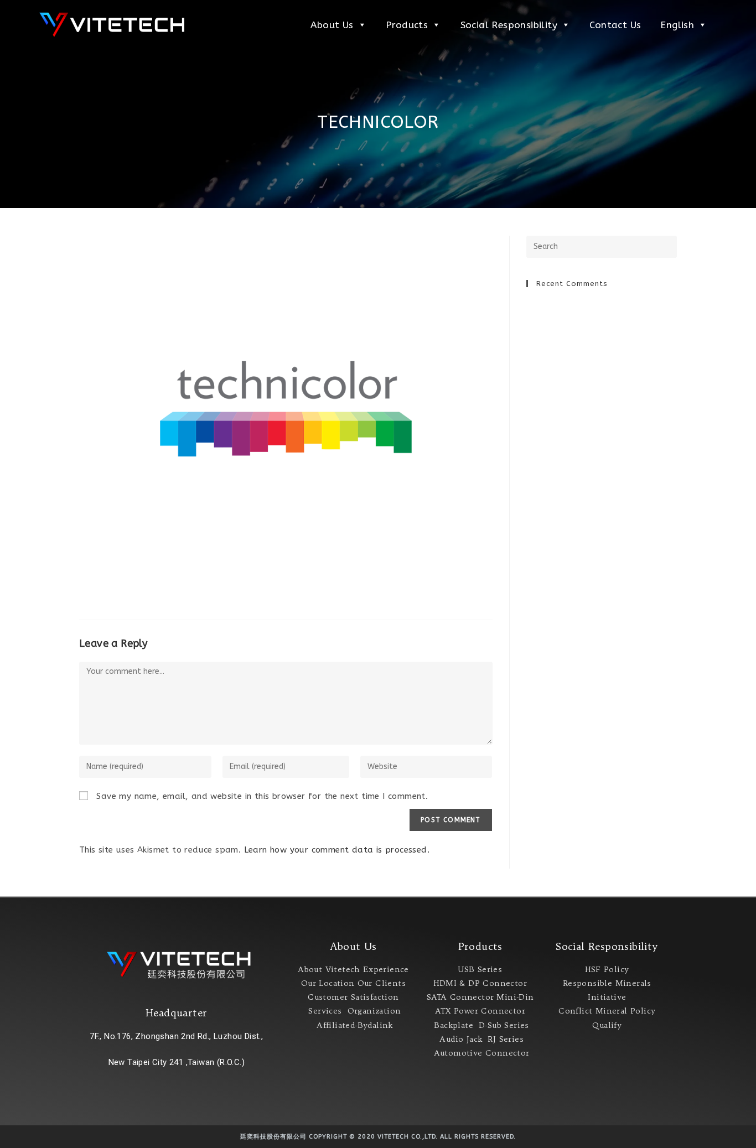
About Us (331, 24)
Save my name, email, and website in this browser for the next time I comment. (262, 796)
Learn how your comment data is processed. (336, 850)
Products (407, 24)
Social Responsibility (508, 24)
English (677, 24)
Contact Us (615, 24)
